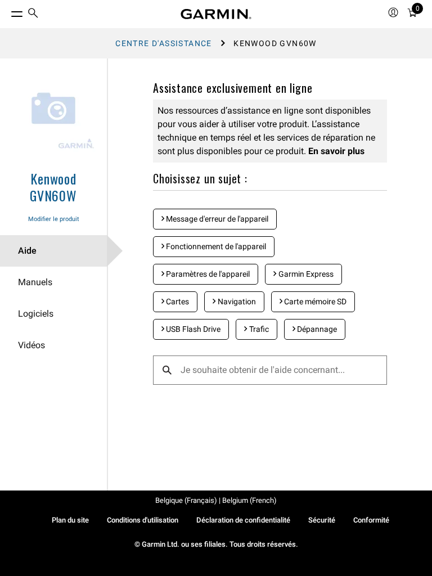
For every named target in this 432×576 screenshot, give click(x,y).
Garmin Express (305, 273)
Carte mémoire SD (314, 301)
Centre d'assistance (163, 43)
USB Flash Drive (192, 329)
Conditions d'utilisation (142, 520)
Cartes (176, 301)
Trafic (258, 329)
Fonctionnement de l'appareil (215, 246)
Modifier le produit (53, 219)
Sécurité (321, 520)
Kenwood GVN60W (53, 186)
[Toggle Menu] (7, 11)
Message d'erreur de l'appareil (216, 218)
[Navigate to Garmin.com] (216, 14)
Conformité (371, 520)
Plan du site (70, 520)
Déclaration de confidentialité (243, 520)
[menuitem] (33, 14)
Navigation (236, 301)
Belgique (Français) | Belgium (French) (216, 500)
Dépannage (316, 329)
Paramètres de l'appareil (207, 273)
